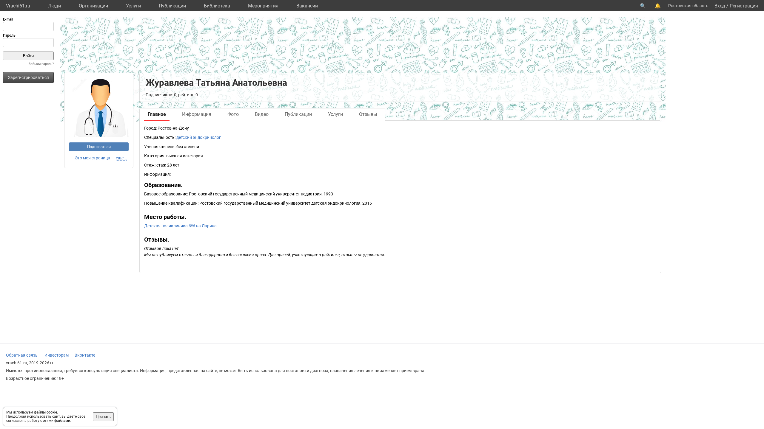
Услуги (133, 6)
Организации (93, 6)
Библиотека (217, 6)
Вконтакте (85, 355)
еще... (121, 158)
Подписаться (99, 146)
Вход (719, 6)
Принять (103, 416)
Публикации (172, 6)
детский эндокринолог (198, 137)
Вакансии (307, 6)
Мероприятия (263, 6)
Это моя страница (92, 158)
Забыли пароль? (41, 64)
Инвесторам (56, 355)
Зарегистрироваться (28, 77)
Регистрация (744, 6)
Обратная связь (22, 355)
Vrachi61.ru (18, 6)
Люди (54, 6)
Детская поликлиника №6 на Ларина (180, 225)
